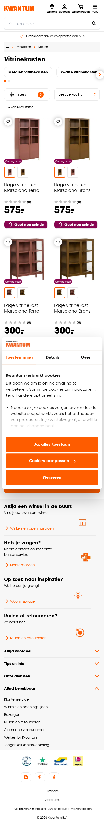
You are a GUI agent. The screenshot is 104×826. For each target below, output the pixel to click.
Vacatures (52, 800)
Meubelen (24, 47)
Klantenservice (22, 565)
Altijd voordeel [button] (17, 651)
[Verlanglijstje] (8, 122)
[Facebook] (54, 777)
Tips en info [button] (14, 663)
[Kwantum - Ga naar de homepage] (19, 8)
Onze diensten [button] (17, 676)
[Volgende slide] (100, 75)
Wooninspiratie (22, 601)
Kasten (43, 47)
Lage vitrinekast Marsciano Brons (72, 308)
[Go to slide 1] (5, 81)
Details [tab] (53, 357)
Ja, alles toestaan (52, 444)
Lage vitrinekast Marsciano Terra (21, 308)
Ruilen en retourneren (28, 638)
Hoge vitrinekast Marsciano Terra (21, 187)
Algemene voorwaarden (24, 729)
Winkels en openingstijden (32, 528)
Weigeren (52, 477)
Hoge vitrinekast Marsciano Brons (72, 187)
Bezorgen (12, 714)
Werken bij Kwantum (21, 737)
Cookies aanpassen (49, 460)
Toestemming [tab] (19, 357)
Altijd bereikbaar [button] (19, 688)
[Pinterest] (40, 777)
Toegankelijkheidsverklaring (26, 745)
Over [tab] (85, 357)
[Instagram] (26, 777)
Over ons (52, 791)
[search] (52, 23)
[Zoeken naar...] (94, 23)
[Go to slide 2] (9, 81)
